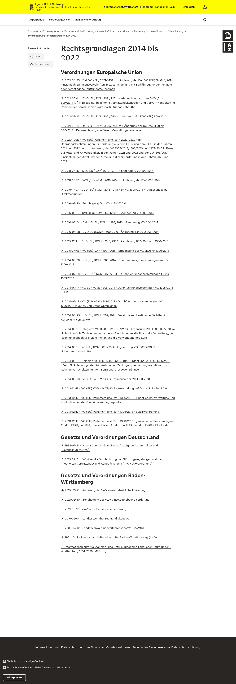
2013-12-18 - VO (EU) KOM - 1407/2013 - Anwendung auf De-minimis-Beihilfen (116, 388)
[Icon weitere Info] (228, 35)
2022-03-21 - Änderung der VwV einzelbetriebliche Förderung (105, 490)
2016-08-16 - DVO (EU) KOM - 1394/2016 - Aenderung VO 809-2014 (109, 212)
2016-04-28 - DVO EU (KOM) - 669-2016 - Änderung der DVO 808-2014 (112, 231)
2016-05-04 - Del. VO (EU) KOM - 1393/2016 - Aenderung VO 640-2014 (111, 222)
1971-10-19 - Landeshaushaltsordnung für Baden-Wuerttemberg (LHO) (111, 537)
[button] (36, 56)
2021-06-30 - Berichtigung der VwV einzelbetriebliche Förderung (107, 499)
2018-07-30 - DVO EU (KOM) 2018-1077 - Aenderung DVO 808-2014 (109, 170)
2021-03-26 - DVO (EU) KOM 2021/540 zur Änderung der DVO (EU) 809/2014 (116, 116)
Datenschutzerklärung (185, 647)
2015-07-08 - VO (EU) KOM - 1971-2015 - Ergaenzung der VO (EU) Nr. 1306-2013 (117, 250)
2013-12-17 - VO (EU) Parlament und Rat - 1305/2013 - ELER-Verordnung (112, 411)
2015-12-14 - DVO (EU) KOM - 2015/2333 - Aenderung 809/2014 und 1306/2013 (117, 241)
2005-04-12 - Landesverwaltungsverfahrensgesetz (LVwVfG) (104, 528)
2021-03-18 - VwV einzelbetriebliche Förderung (96, 509)
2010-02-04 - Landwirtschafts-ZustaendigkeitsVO (97, 518)
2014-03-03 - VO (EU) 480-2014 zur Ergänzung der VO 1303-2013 (107, 379)
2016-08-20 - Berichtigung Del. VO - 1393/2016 (95, 203)
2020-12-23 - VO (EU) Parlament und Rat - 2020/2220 (100, 139)
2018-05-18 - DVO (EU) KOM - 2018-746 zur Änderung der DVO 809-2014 (113, 180)
